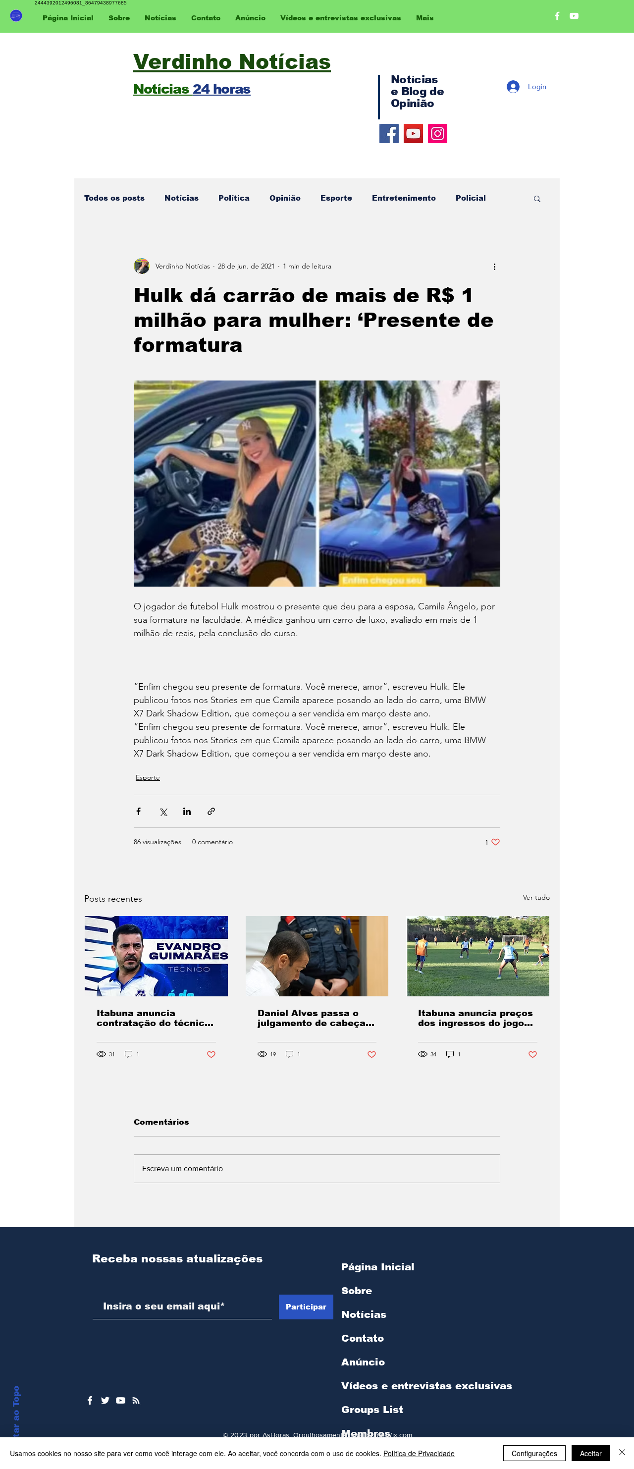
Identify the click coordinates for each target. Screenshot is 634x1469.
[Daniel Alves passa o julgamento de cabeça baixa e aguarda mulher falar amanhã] (317, 956)
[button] (537, 198)
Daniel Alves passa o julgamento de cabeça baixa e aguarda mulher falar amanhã (315, 1018)
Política (234, 198)
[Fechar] (622, 1453)
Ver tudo (536, 897)
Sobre (356, 1290)
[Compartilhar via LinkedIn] (187, 811)
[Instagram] (437, 133)
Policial (471, 198)
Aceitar (591, 1453)
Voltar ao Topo (16, 1419)
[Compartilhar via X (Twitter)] (162, 811)
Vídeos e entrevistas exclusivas (426, 1385)
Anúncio (363, 1362)
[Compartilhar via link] (211, 811)
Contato (362, 1338)
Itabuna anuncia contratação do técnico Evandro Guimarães (154, 1018)
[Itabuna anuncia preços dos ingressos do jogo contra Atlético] (477, 956)
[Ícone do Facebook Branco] (90, 1400)
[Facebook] (389, 133)
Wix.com (399, 1435)
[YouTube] (413, 133)
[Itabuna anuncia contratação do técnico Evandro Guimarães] (156, 956)
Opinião (285, 198)
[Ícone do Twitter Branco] (105, 1400)
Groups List (372, 1409)
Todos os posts (114, 198)
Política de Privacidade (419, 1453)
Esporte (336, 198)
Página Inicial (378, 1266)
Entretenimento (404, 198)
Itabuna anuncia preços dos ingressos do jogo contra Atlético (475, 1018)
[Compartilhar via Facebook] (138, 811)
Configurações (534, 1453)
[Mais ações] (494, 266)
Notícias (181, 198)
